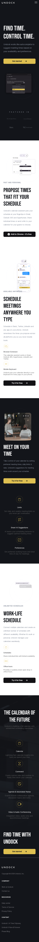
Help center (6, 903)
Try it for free (17, 383)
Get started (17, 61)
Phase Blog (6, 931)
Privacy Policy (7, 911)
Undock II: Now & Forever (11, 927)
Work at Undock (7, 887)
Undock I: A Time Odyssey (11, 923)
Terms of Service (8, 907)
